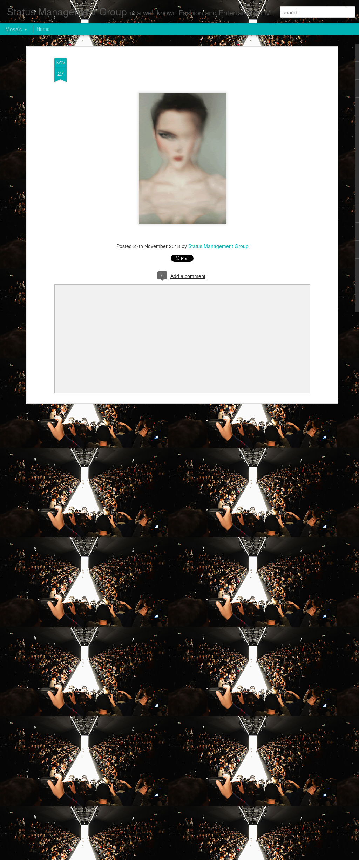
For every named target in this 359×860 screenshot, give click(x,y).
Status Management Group (218, 245)
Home (43, 28)
